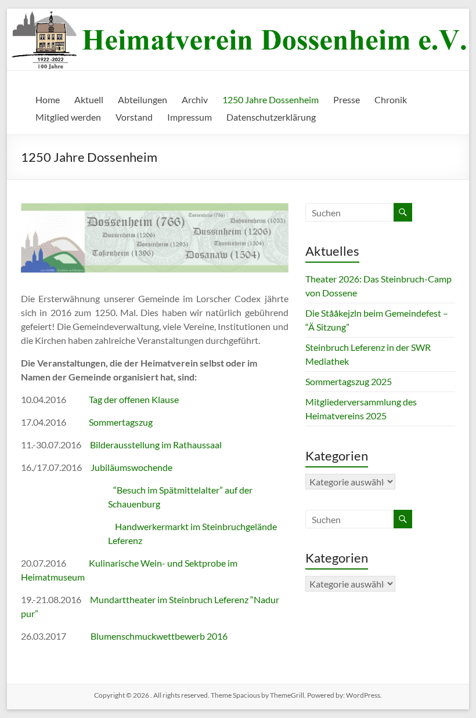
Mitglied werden (68, 116)
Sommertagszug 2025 (348, 381)
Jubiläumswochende (131, 467)
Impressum (189, 116)
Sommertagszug (121, 421)
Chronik (390, 99)
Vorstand (134, 116)
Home (47, 99)
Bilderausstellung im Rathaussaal (156, 444)
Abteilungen (142, 99)
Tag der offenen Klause (134, 399)
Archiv (195, 99)
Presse (346, 99)
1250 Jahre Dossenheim (270, 99)
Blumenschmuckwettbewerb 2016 (159, 635)
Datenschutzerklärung (271, 116)
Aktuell (88, 99)
